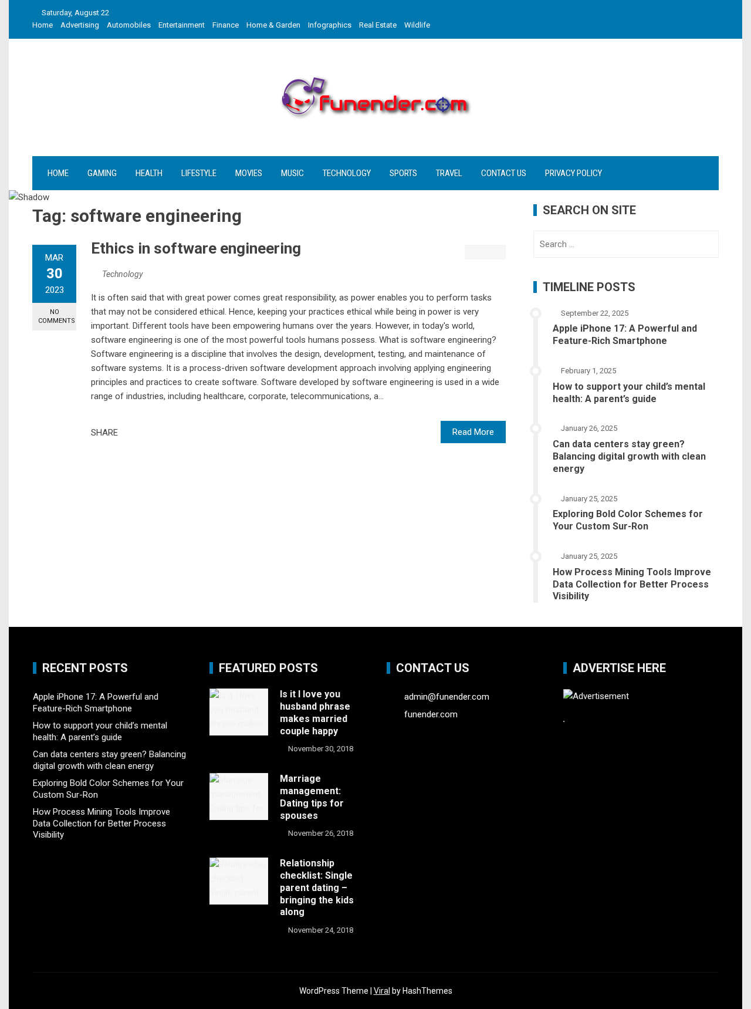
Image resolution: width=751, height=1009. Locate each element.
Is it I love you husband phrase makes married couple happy (315, 712)
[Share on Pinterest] (156, 432)
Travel (449, 173)
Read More (473, 432)
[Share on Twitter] (143, 432)
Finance (225, 25)
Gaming (102, 173)
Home (42, 25)
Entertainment (181, 25)
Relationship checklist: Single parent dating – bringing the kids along (317, 887)
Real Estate (378, 25)
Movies (248, 173)
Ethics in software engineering (196, 248)
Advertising (79, 25)
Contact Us (503, 173)
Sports (403, 173)
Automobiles (129, 25)
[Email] (169, 432)
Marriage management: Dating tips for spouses (312, 797)
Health (149, 173)
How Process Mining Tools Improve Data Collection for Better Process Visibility (632, 584)
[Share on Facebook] (130, 432)
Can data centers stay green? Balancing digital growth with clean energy (629, 456)
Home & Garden (273, 25)
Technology (347, 173)
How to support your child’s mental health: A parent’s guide (629, 392)
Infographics (329, 25)
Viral (382, 990)
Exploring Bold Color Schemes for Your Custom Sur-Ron (628, 520)
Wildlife (417, 25)
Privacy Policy (573, 173)
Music (292, 173)
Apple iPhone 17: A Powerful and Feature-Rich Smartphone (625, 334)
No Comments (56, 316)
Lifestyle (198, 173)
